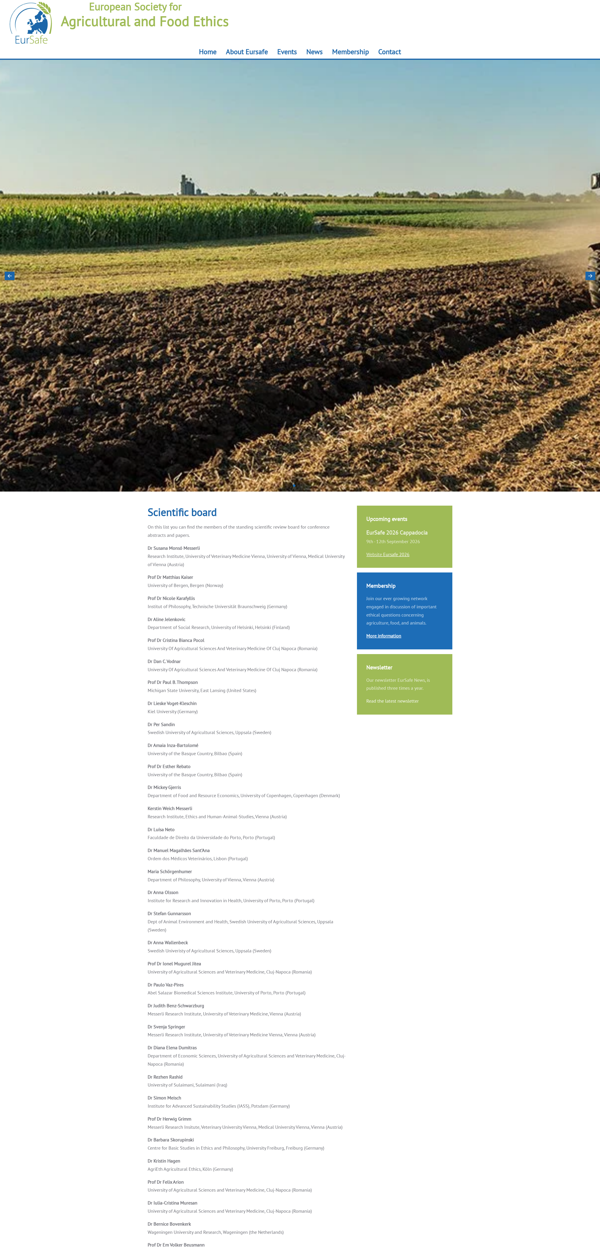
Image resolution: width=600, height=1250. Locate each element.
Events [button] (287, 51)
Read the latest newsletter (392, 701)
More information (383, 636)
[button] (10, 276)
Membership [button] (350, 51)
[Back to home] (31, 29)
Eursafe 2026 (396, 554)
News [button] (314, 51)
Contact (389, 51)
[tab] (294, 485)
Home (208, 51)
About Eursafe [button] (247, 51)
